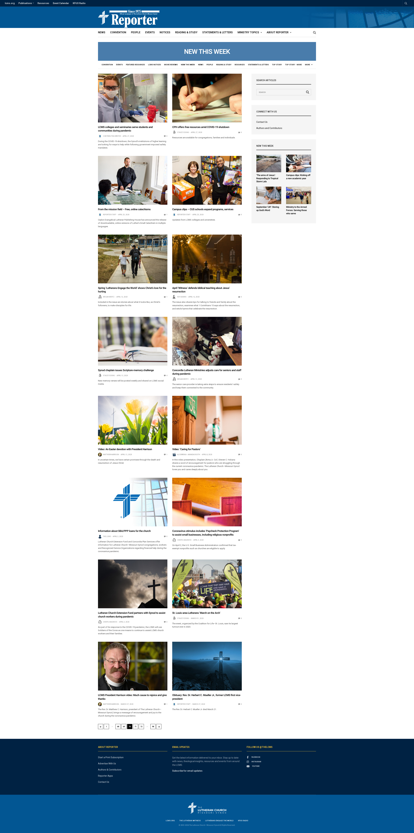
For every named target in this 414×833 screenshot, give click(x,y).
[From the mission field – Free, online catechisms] (132, 180)
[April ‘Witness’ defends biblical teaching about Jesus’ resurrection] (207, 259)
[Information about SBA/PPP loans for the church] (132, 502)
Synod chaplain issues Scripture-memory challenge (126, 370)
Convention (118, 32)
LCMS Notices (154, 65)
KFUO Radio (79, 3)
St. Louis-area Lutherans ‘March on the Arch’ (196, 612)
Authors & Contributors (109, 769)
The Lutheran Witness (190, 821)
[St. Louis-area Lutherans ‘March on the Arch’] (207, 583)
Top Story (277, 65)
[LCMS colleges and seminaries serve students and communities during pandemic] (132, 98)
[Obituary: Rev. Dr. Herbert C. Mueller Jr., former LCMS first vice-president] (207, 666)
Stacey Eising (183, 132)
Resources (43, 3)
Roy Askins (181, 297)
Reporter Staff (109, 215)
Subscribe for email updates (187, 771)
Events (150, 32)
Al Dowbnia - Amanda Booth (188, 454)
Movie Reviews (171, 65)
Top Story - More (293, 65)
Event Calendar (61, 3)
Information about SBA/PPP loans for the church (124, 530)
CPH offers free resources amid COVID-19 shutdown (200, 127)
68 (118, 727)
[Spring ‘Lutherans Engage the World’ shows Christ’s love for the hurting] (132, 259)
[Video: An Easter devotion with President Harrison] (132, 420)
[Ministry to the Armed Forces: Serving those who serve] (298, 195)
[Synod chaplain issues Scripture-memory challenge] (132, 341)
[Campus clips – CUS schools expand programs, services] (207, 180)
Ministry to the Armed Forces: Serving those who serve (296, 210)
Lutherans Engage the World (219, 821)
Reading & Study (186, 32)
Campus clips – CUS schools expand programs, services (202, 209)
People (135, 32)
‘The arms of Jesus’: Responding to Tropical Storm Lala (267, 178)
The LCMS (107, 536)
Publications (25, 3)
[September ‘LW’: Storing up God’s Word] (268, 195)
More (307, 65)
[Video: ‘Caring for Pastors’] (207, 420)
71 (135, 727)
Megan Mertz (108, 297)
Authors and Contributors (269, 128)
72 (141, 727)
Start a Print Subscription (111, 757)
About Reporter (278, 32)
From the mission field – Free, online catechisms (124, 209)
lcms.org (10, 3)
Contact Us (261, 122)
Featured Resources (135, 65)
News (101, 32)
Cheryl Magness (184, 540)
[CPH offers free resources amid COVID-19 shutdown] (207, 98)
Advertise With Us (107, 763)
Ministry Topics (248, 32)
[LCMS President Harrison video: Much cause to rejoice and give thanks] (132, 666)
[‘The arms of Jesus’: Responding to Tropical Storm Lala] (268, 163)
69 (124, 727)
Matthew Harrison (111, 454)
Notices (165, 32)
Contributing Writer (112, 136)
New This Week (188, 65)
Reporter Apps (105, 776)
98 (153, 727)
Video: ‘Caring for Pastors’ (186, 449)
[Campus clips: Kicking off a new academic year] (298, 163)
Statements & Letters (217, 32)
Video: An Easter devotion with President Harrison (125, 449)
